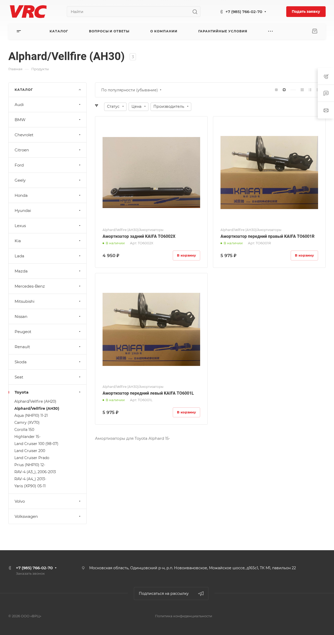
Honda (21, 195)
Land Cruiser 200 (29, 450)
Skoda (21, 361)
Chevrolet (24, 134)
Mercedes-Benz (30, 286)
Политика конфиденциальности (183, 616)
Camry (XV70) (27, 422)
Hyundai (23, 210)
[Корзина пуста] (314, 31)
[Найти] (196, 11)
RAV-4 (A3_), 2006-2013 (35, 472)
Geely (20, 180)
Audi (19, 104)
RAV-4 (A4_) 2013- (30, 479)
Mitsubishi (24, 301)
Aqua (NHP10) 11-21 (31, 415)
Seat (19, 377)
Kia (18, 240)
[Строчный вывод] (310, 90)
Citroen (22, 149)
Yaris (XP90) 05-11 (30, 486)
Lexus (20, 225)
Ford (19, 165)
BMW (20, 119)
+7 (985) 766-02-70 (243, 11)
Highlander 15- (27, 436)
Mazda (21, 271)
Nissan (21, 316)
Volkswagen (26, 516)
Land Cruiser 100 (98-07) (36, 443)
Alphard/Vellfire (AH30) (36, 408)
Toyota (21, 392)
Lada (19, 255)
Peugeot (23, 331)
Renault (22, 346)
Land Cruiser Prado (31, 457)
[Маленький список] (276, 90)
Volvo (20, 501)
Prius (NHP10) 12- (29, 464)
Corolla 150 (24, 429)
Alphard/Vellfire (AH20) (35, 401)
